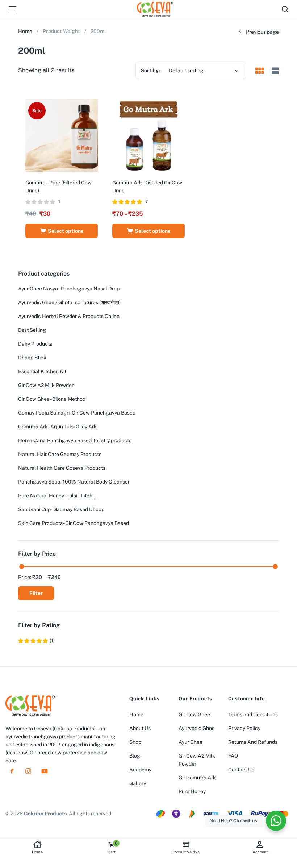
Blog (134, 756)
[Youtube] (44, 771)
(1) (36, 640)
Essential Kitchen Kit (42, 371)
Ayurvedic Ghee (197, 728)
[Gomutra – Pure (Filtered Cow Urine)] (61, 135)
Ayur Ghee (190, 742)
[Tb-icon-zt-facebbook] (11, 771)
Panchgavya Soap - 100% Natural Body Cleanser (74, 482)
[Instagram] (28, 771)
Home (37, 852)
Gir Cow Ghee (194, 714)
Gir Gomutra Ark (197, 777)
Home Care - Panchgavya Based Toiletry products (74, 440)
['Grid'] (259, 71)
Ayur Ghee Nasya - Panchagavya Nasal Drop (69, 289)
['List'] (274, 71)
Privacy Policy (244, 728)
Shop (135, 742)
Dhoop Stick (32, 357)
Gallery (137, 783)
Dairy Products (35, 344)
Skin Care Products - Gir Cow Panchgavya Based (73, 523)
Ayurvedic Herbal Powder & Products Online (69, 316)
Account (260, 852)
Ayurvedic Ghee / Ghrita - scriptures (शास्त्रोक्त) (69, 302)
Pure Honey (192, 791)
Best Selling (32, 330)
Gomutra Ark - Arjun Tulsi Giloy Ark (57, 426)
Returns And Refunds (252, 742)
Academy (140, 770)
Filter (36, 593)
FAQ (233, 756)
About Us (140, 728)
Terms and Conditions (253, 714)
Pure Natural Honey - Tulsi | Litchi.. (57, 495)
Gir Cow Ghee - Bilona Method (51, 399)
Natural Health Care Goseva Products (61, 468)
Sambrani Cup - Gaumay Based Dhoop (61, 509)
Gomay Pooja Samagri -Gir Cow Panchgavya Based (76, 413)
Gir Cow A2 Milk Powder (46, 385)
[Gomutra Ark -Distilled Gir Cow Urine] (148, 135)
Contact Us (241, 770)
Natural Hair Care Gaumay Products (59, 454)
